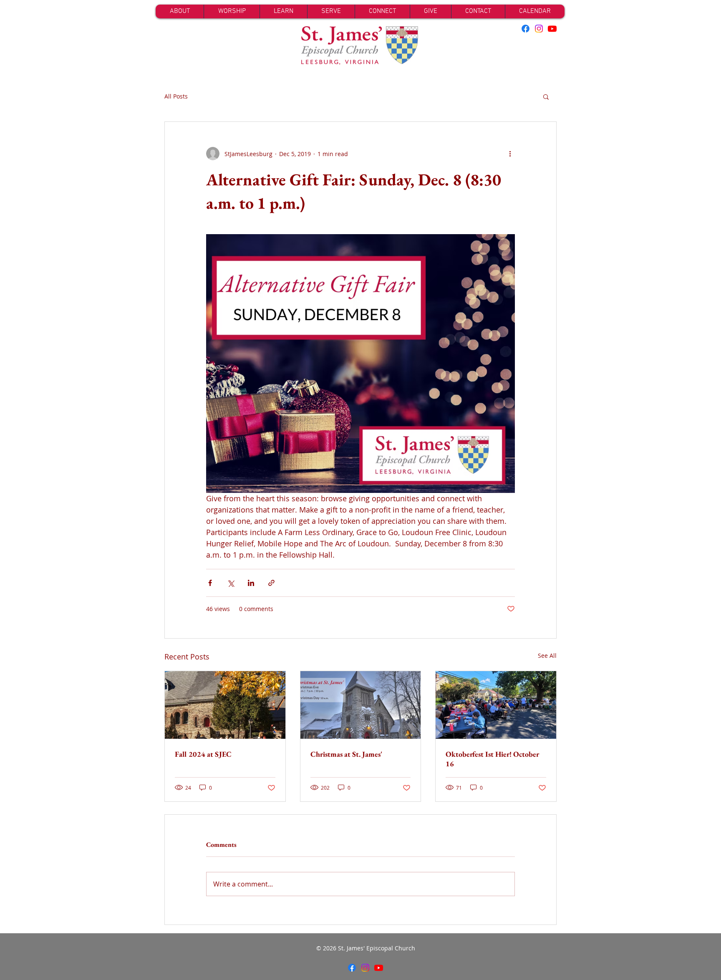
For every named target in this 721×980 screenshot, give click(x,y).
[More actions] (510, 154)
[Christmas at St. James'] (360, 705)
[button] (546, 96)
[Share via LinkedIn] (251, 583)
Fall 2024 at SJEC (203, 754)
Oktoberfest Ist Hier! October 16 (492, 758)
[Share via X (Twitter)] (230, 583)
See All (547, 655)
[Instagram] (539, 28)
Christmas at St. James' (346, 754)
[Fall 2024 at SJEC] (225, 705)
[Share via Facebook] (210, 583)
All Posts (176, 96)
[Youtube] (552, 28)
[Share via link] (271, 583)
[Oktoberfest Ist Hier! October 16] (496, 705)
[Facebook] (525, 28)
